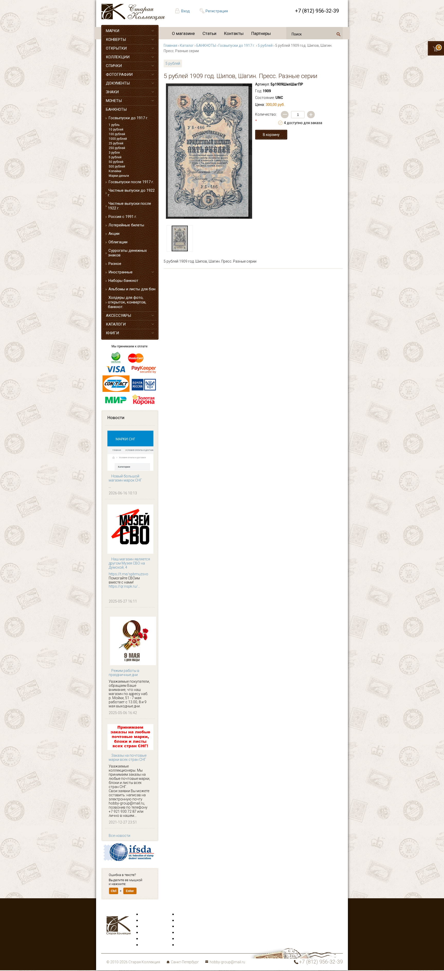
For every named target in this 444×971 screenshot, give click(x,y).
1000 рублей (118, 139)
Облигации (117, 242)
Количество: (266, 117)
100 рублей (117, 134)
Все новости (119, 836)
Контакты (234, 33)
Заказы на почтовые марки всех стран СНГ (127, 757)
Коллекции (186, 939)
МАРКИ (112, 31)
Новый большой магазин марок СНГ (125, 478)
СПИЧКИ (114, 65)
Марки (146, 914)
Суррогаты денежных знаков (127, 252)
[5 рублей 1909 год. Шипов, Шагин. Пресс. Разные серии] (209, 151)
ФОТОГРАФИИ (119, 74)
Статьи (209, 33)
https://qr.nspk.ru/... (124, 586)
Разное (114, 263)
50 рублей (116, 162)
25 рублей (116, 143)
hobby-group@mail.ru (227, 962)
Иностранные (120, 272)
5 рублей (115, 157)
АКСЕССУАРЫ (118, 315)
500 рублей (117, 166)
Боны (145, 939)
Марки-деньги (119, 176)
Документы (186, 926)
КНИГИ (112, 333)
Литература (150, 945)
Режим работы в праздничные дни (124, 673)
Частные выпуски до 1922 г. (131, 192)
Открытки (149, 921)
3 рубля (114, 152)
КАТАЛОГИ (116, 324)
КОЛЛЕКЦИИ (118, 57)
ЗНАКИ (112, 92)
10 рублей (116, 129)
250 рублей (117, 148)
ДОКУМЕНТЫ (118, 83)
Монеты (183, 933)
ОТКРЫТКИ (116, 48)
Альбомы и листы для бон (131, 289)
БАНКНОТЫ (116, 109)
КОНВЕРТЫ (116, 39)
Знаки (146, 933)
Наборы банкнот (123, 280)
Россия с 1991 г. (122, 216)
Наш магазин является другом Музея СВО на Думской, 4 (129, 563)
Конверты (185, 914)
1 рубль (114, 125)
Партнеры (261, 33)
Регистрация (217, 11)
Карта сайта (187, 945)
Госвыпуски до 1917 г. (128, 118)
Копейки (115, 171)
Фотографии (187, 921)
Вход (185, 11)
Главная (170, 45)
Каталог (187, 45)
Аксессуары (151, 926)
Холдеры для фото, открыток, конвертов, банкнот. (127, 302)
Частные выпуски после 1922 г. (129, 205)
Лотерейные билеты (126, 225)
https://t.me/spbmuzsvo (128, 574)
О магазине (183, 33)
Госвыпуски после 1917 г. (131, 182)
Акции (113, 233)
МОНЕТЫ (114, 100)
